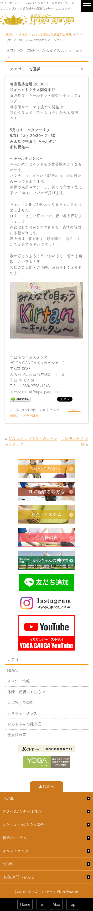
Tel (41, 904)
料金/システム (14, 838)
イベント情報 (40, 34)
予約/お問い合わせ (18, 877)
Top (72, 904)
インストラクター (17, 851)
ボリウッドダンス (22, 713)
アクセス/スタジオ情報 (22, 811)
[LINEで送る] (20, 399)
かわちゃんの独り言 (24, 724)
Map (56, 904)
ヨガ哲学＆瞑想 (61, 34)
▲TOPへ (46, 787)
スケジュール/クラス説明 (23, 824)
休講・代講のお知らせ (26, 692)
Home (25, 904)
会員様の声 (16, 735)
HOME (9, 34)
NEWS (22, 34)
